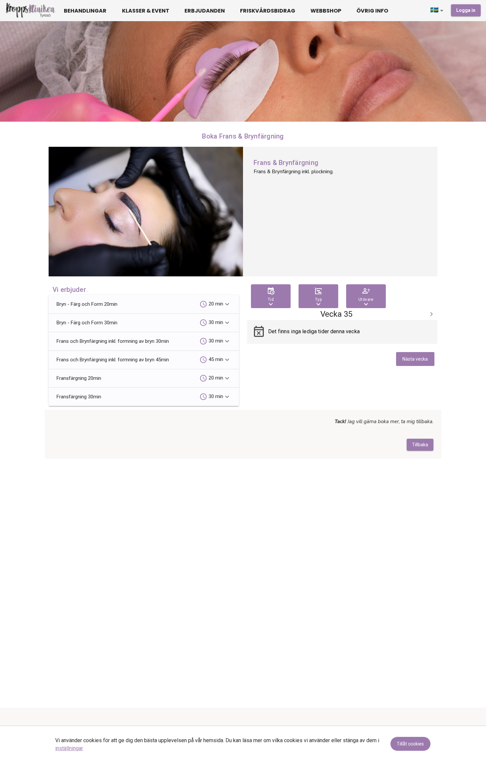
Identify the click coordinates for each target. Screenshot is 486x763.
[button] (438, 10)
